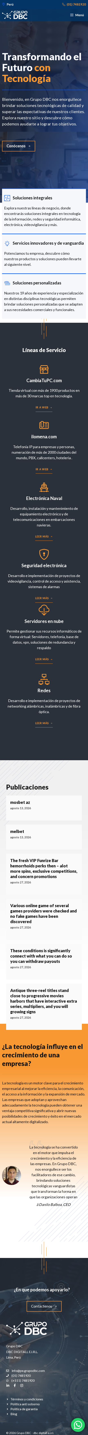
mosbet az (20, 802)
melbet (17, 831)
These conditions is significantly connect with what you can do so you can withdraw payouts (41, 956)
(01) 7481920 (76, 4)
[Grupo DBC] (14, 15)
